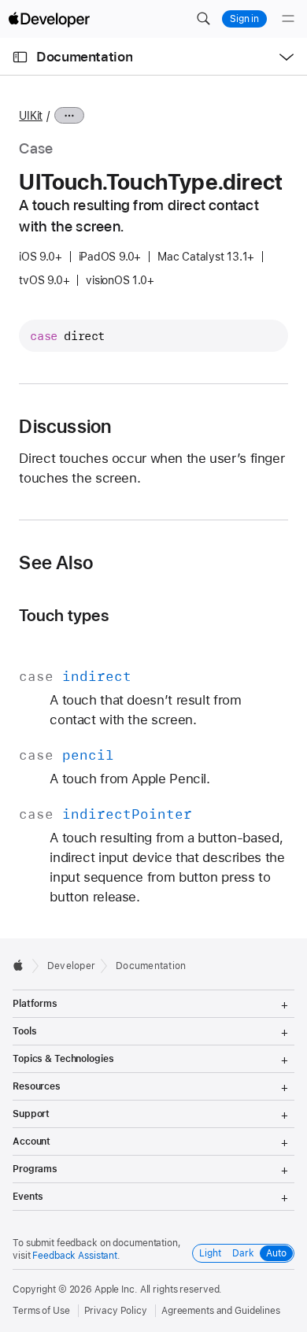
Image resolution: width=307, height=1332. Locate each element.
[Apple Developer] (49, 19)
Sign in (244, 18)
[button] (203, 19)
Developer (71, 965)
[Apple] (22, 965)
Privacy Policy (115, 1310)
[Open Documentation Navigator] (20, 57)
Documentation (84, 57)
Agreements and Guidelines (220, 1310)
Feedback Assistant (74, 1255)
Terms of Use (41, 1310)
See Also (56, 563)
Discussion (65, 427)
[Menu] (288, 19)
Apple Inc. (116, 1289)
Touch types (64, 615)
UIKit (31, 115)
